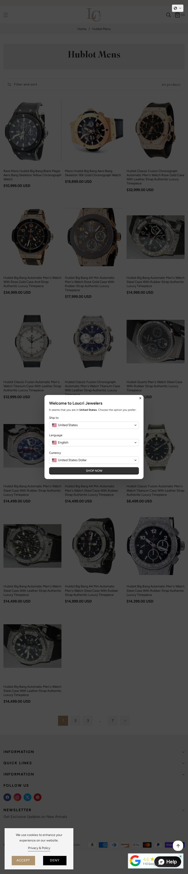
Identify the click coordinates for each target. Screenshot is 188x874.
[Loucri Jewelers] (135, 860)
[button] (177, 8)
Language (55, 435)
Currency (55, 453)
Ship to (54, 417)
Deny (54, 860)
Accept (23, 860)
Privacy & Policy (39, 848)
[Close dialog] (140, 398)
